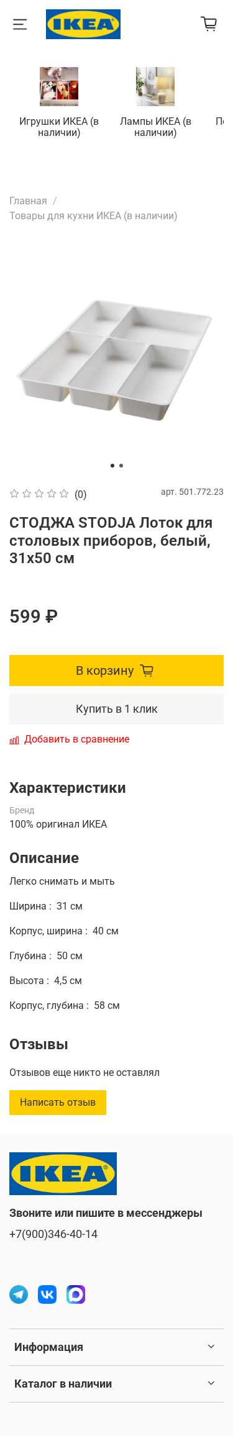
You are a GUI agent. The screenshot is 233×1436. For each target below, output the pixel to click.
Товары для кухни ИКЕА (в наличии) (93, 216)
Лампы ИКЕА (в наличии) (155, 126)
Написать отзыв (58, 1102)
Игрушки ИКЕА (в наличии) (59, 126)
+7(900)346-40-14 (53, 1234)
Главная (28, 201)
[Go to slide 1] (112, 465)
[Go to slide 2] (121, 465)
